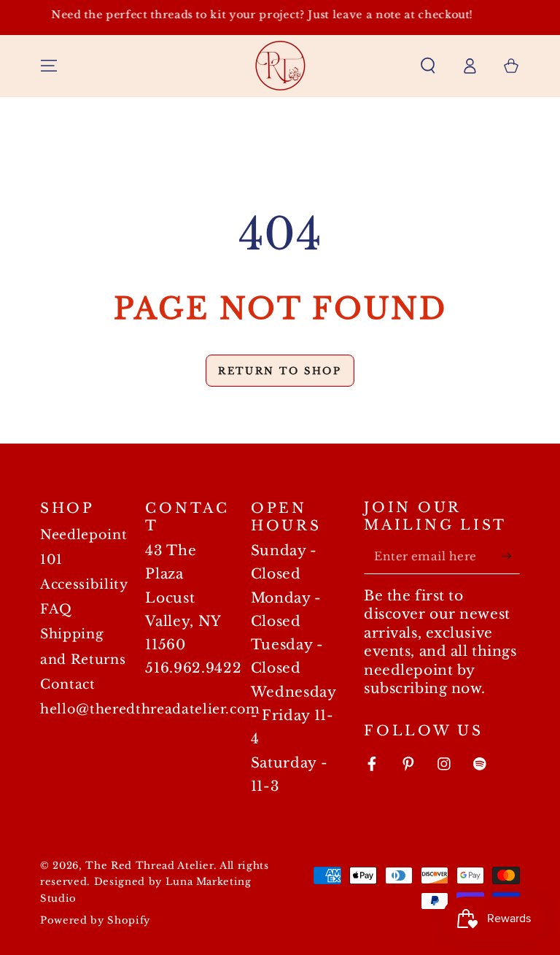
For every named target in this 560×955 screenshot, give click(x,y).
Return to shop (279, 371)
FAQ (56, 609)
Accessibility (84, 584)
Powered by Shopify (95, 920)
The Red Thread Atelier (149, 865)
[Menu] (49, 65)
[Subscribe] (510, 555)
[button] (427, 65)
